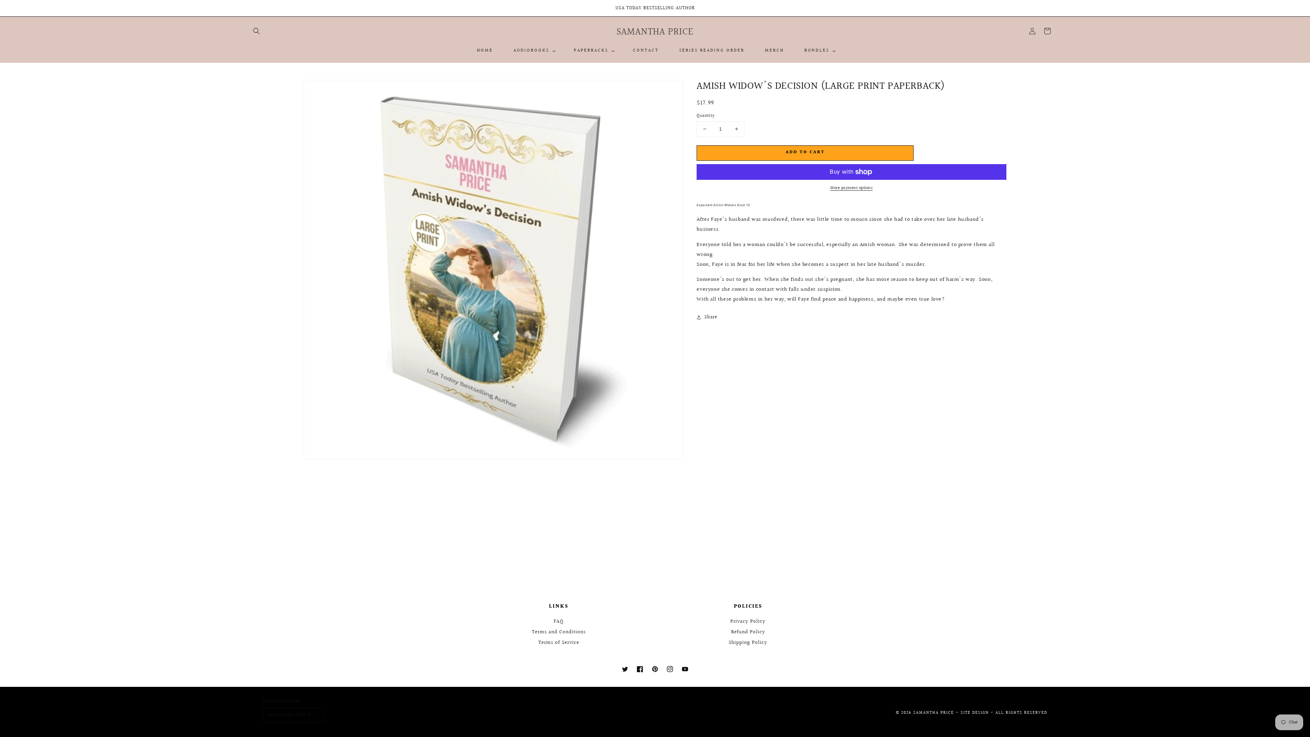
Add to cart (805, 152)
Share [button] (710, 317)
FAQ (559, 621)
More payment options (851, 188)
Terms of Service (558, 643)
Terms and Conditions (559, 632)
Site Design (975, 713)
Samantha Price (933, 713)
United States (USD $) (289, 714)
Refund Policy (748, 632)
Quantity (706, 116)
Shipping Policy (748, 643)
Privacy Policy (748, 621)
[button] (256, 31)
